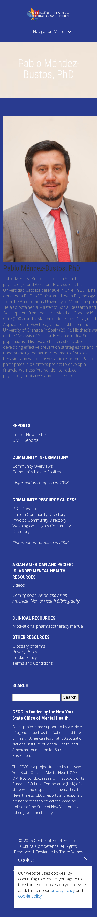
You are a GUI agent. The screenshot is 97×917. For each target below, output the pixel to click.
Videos (18, 585)
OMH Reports (25, 440)
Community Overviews (32, 466)
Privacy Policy (24, 652)
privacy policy (63, 890)
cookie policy (30, 896)
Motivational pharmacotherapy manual (48, 626)
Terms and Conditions (32, 663)
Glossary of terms (28, 646)
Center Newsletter (29, 434)
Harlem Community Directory (38, 514)
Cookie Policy (24, 657)
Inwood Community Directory (39, 520)
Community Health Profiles (36, 472)
